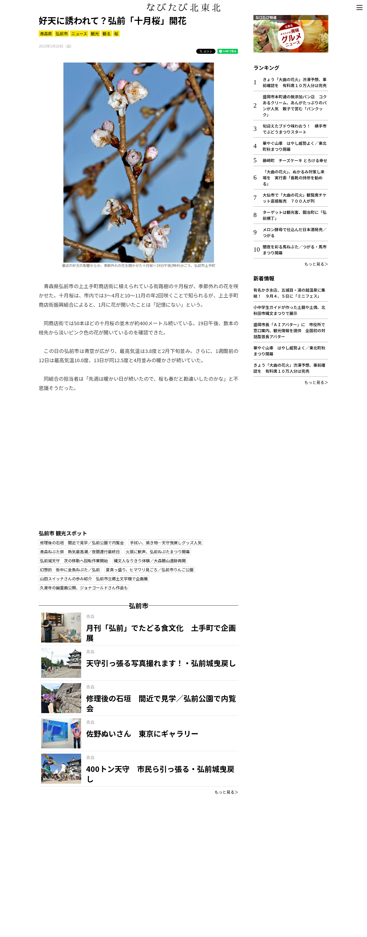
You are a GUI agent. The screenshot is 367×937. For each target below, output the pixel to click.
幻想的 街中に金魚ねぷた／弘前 (70, 570)
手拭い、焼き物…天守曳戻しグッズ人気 (166, 543)
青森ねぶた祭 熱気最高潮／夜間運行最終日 (80, 552)
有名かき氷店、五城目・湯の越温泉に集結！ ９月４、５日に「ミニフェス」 (289, 293)
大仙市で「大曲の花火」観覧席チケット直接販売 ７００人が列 (295, 198)
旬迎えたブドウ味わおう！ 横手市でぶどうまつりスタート (295, 129)
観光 (95, 34)
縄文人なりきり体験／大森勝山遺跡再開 (150, 561)
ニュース (79, 34)
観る (107, 34)
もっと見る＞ (226, 792)
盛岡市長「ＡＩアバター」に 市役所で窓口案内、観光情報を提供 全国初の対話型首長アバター (289, 330)
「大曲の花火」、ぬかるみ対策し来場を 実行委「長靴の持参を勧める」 (294, 178)
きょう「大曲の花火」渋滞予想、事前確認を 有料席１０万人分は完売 (295, 82)
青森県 (46, 34)
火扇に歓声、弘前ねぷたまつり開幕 (158, 552)
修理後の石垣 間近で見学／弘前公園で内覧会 (82, 543)
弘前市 (62, 34)
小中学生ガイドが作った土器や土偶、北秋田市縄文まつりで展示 (289, 310)
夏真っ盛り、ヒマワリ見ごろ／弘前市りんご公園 (149, 570)
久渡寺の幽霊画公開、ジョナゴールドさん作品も (84, 588)
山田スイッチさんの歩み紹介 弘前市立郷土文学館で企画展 (94, 579)
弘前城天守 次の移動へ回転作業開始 (74, 561)
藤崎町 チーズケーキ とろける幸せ (295, 160)
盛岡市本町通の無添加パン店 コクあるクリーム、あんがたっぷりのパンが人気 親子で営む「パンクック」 (295, 106)
